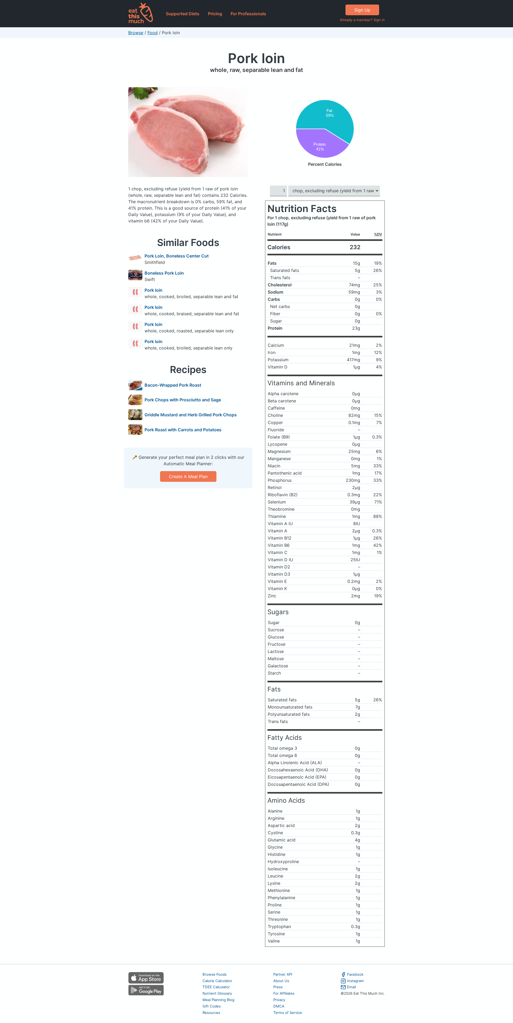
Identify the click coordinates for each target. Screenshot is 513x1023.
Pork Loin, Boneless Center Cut (177, 256)
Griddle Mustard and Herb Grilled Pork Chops (191, 414)
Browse (135, 32)
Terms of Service (287, 1012)
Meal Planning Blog (218, 1000)
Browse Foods (215, 974)
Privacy (279, 1000)
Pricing (215, 13)
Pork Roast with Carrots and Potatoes (183, 429)
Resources (211, 1012)
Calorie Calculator (217, 981)
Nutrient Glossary (217, 993)
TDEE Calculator (216, 987)
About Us (281, 981)
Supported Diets (182, 13)
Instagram (355, 981)
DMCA (278, 1006)
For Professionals (248, 13)
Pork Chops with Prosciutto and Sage (183, 399)
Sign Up (362, 10)
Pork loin (256, 58)
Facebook (355, 974)
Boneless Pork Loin (164, 273)
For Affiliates (283, 993)
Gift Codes (212, 1006)
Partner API (282, 974)
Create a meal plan (188, 476)
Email (351, 987)
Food (152, 32)
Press (278, 987)
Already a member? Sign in (362, 20)
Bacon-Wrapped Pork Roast (173, 385)
